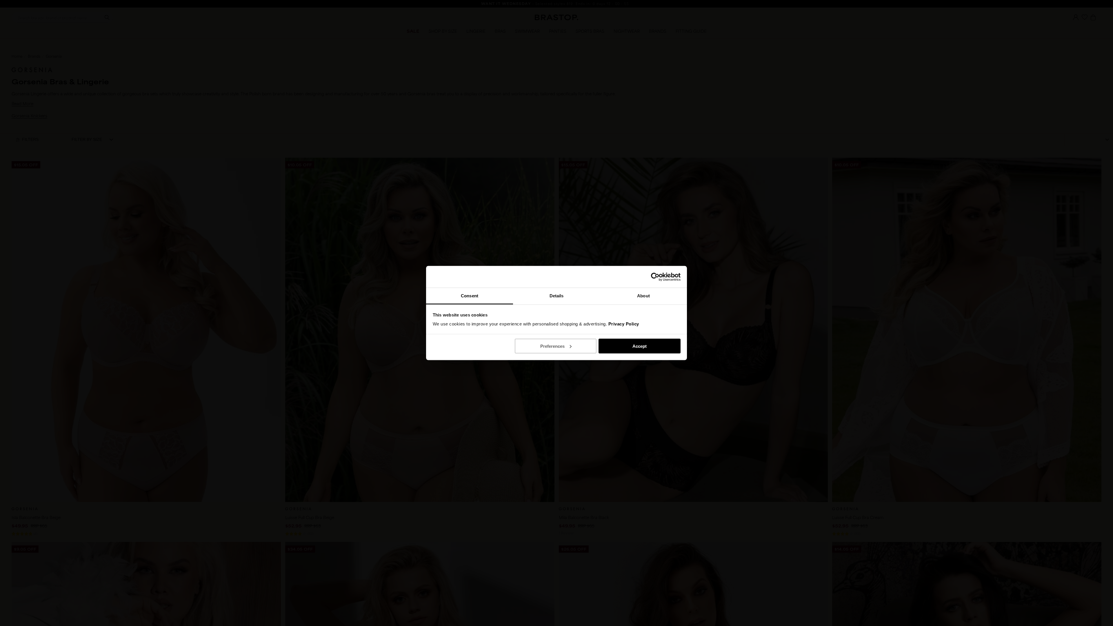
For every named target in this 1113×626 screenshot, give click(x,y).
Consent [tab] (469, 295)
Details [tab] (557, 295)
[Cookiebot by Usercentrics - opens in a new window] (655, 276)
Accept (639, 345)
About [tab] (643, 295)
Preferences (552, 345)
